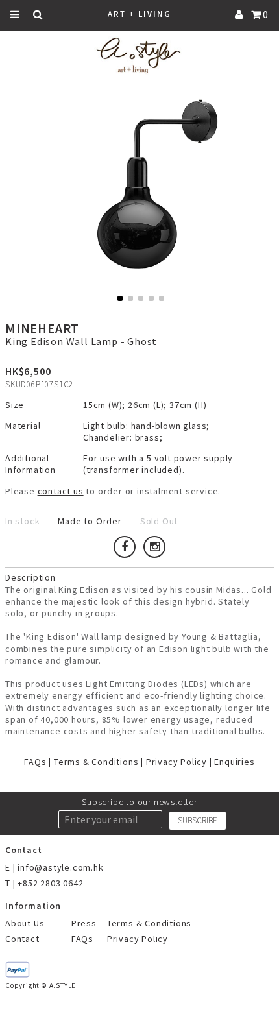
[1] (120, 298)
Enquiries (234, 761)
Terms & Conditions (96, 761)
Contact (22, 939)
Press (84, 923)
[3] (140, 298)
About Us (24, 923)
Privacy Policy (176, 761)
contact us (61, 491)
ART (117, 13)
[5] (161, 298)
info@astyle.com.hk (60, 867)
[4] (151, 298)
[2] (130, 298)
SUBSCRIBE (197, 820)
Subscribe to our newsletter (139, 801)
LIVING (154, 13)
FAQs (35, 761)
